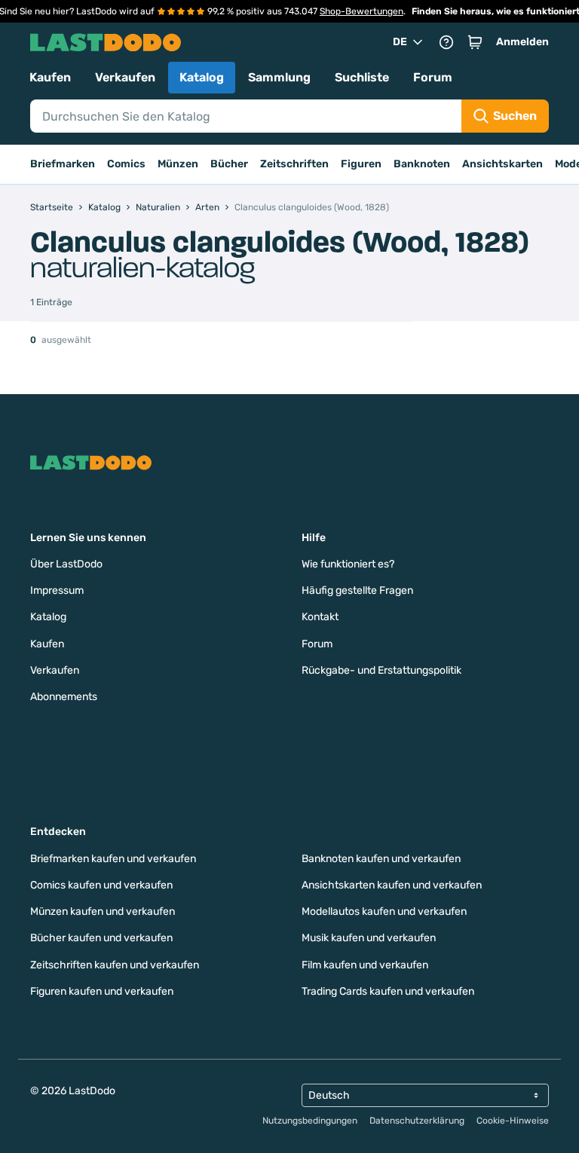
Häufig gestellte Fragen (357, 590)
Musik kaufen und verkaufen (369, 937)
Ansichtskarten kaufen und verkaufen (392, 885)
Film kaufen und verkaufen (365, 965)
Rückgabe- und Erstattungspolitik (381, 670)
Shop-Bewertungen (361, 11)
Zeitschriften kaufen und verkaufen (114, 965)
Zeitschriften (294, 164)
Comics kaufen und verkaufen (101, 885)
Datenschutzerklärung (416, 1120)
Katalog (201, 77)
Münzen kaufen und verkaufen (102, 911)
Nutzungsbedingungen (309, 1120)
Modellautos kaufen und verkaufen (384, 911)
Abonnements (63, 696)
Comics (126, 164)
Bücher (229, 164)
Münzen (178, 164)
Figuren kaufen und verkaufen (101, 991)
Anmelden (522, 41)
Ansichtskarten (502, 164)
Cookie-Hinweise (512, 1120)
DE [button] (400, 41)
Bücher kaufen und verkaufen (101, 937)
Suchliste (362, 77)
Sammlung (279, 77)
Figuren (361, 164)
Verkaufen (125, 77)
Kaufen (50, 77)
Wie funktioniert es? (348, 564)
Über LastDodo (66, 564)
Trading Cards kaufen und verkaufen (388, 991)
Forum (432, 77)
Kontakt (320, 616)
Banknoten (422, 164)
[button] (475, 42)
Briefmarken (62, 164)
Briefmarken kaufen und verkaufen (113, 858)
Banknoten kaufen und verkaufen (381, 858)
